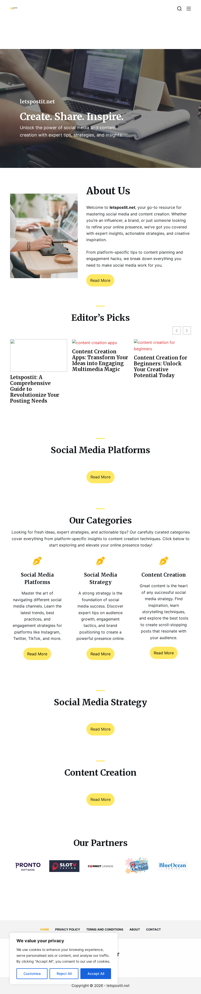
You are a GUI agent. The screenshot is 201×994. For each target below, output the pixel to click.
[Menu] (189, 8)
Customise (32, 973)
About (134, 929)
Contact (153, 929)
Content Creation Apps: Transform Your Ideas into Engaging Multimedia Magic (100, 360)
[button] (187, 330)
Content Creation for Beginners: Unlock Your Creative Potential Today (160, 366)
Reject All (64, 973)
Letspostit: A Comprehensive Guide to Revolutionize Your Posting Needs (34, 389)
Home (44, 929)
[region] (64, 958)
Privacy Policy (67, 929)
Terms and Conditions (104, 929)
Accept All (96, 973)
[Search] (179, 8)
